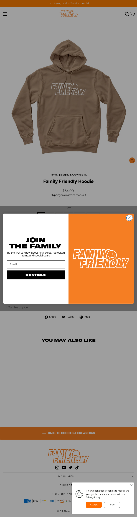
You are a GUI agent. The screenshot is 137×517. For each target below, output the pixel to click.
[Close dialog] (129, 218)
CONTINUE (36, 275)
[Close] (131, 485)
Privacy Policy (93, 497)
